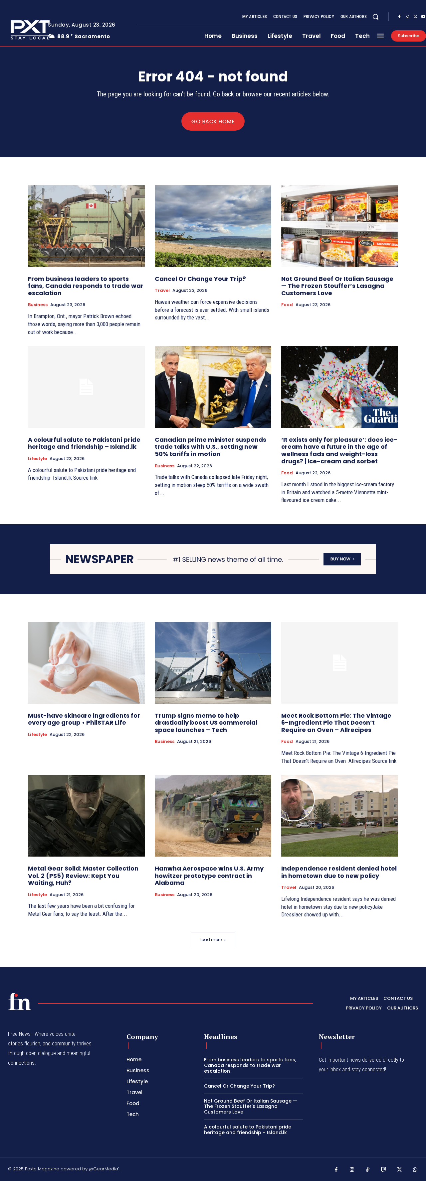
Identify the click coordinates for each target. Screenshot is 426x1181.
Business (38, 304)
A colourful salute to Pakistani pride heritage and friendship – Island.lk (84, 443)
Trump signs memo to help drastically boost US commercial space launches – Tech (206, 722)
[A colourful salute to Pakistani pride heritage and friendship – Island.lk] (86, 386)
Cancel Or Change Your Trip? (200, 279)
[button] (375, 17)
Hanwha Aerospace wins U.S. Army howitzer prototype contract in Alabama (209, 875)
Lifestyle (37, 458)
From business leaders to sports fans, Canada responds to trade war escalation (85, 286)
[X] (415, 17)
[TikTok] (367, 1170)
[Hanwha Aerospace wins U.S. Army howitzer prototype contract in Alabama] (213, 816)
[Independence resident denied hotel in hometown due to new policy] (339, 816)
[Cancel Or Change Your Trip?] (213, 226)
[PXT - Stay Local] (19, 1001)
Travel (162, 290)
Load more (211, 939)
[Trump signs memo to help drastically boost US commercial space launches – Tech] (213, 662)
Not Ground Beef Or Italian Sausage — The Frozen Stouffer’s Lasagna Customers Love (337, 286)
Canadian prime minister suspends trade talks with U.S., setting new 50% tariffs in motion (210, 446)
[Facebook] (399, 17)
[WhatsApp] (415, 1170)
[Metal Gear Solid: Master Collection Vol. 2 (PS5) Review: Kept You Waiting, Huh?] (86, 816)
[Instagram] (407, 17)
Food (287, 304)
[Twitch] (383, 1170)
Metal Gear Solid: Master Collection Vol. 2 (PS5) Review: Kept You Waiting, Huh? (83, 875)
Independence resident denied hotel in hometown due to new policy (339, 872)
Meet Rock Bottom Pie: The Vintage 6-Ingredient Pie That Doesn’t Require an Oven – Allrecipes (336, 722)
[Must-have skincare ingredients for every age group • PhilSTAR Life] (86, 662)
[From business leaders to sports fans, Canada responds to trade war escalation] (86, 226)
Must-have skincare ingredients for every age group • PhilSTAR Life (84, 719)
